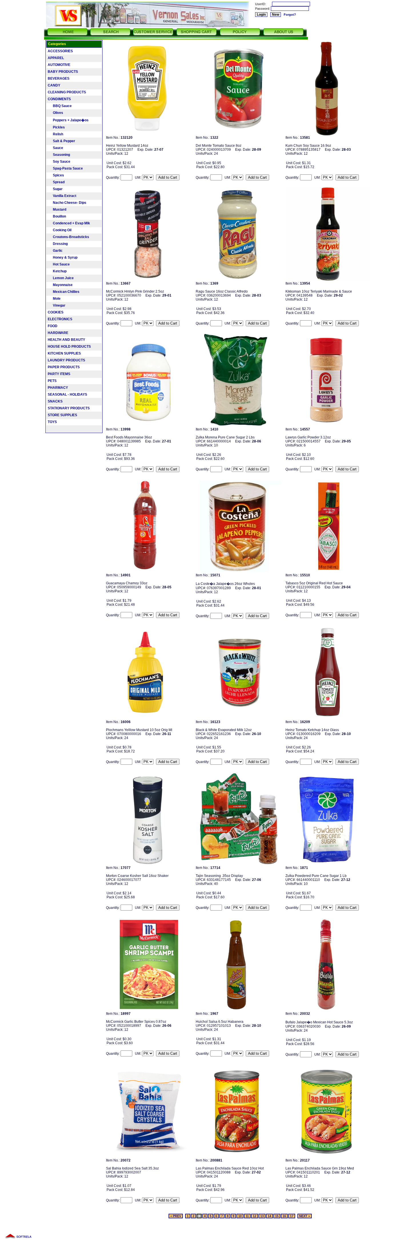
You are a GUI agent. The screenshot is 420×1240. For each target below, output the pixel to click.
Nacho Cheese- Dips (67, 203)
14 (269, 1216)
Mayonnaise (60, 285)
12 (254, 1216)
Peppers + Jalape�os (68, 120)
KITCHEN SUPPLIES (64, 353)
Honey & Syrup (62, 257)
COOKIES (55, 312)
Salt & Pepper (61, 141)
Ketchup (57, 271)
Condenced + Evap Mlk (69, 223)
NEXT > (304, 1216)
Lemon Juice (61, 278)
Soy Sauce (59, 162)
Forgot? (290, 14)
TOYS (52, 422)
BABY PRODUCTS (63, 72)
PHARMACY (58, 388)
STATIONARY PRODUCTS (69, 408)
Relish (55, 134)
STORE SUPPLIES (62, 415)
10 (240, 1216)
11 (247, 1216)
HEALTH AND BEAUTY (66, 340)
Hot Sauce (59, 264)
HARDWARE (58, 333)
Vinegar (56, 305)
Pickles (56, 127)
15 (277, 1216)
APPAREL (56, 58)
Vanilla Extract (62, 196)
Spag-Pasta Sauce (65, 168)
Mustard (57, 210)
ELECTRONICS (60, 319)
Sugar (55, 189)
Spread (56, 182)
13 (262, 1216)
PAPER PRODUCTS (64, 367)
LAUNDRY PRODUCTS (66, 360)
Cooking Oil (59, 230)
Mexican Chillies (63, 292)
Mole (54, 299)
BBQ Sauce (60, 106)
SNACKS (55, 401)
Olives (55, 113)
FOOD (52, 326)
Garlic (55, 251)
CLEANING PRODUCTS (67, 92)
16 (284, 1216)
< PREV (175, 1216)
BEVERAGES (58, 78)
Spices (56, 175)
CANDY (54, 85)
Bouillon (57, 216)
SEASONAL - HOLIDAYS (67, 394)
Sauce (55, 148)
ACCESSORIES (60, 51)
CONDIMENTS (59, 99)
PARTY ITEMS (59, 374)
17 (291, 1216)
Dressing (58, 244)
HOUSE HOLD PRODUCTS (69, 347)
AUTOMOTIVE (59, 65)
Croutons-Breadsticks (68, 237)
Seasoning (59, 155)
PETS (52, 381)
